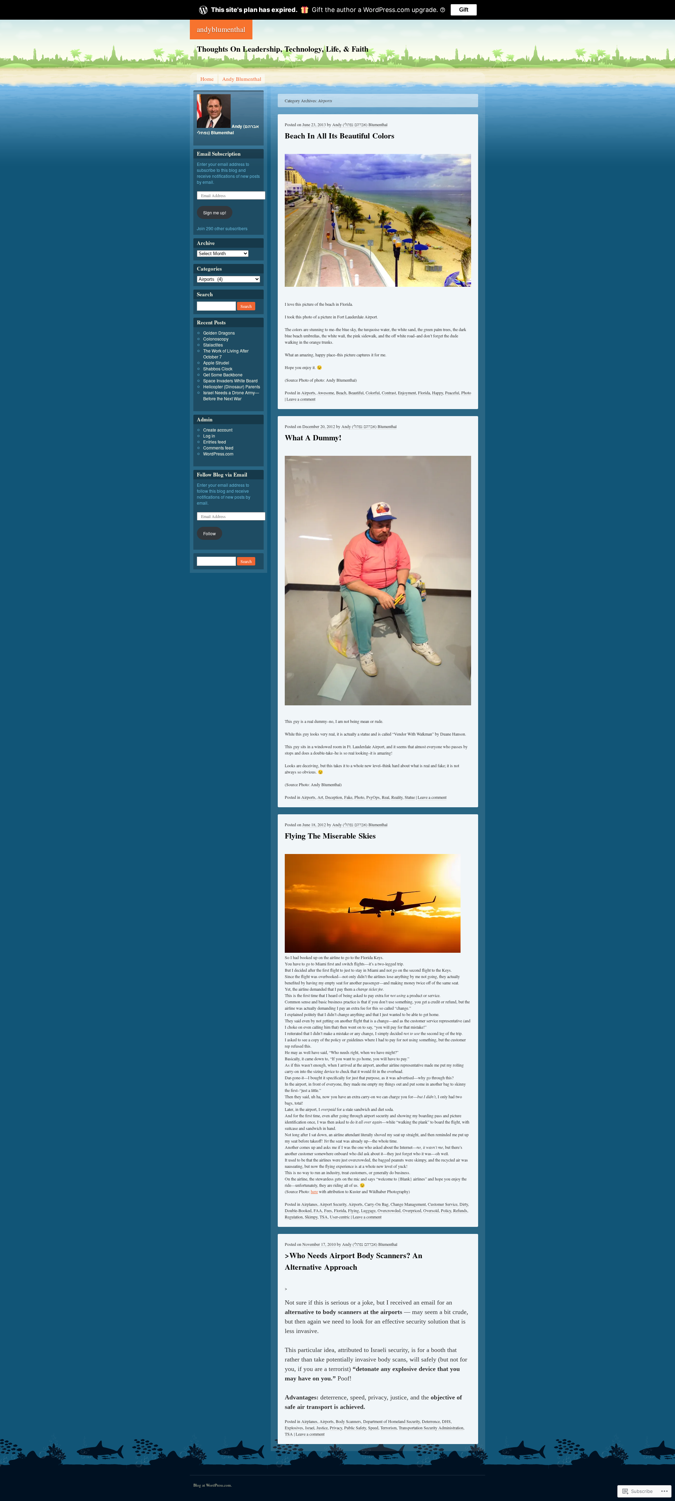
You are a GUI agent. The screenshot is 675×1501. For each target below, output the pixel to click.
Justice (322, 1427)
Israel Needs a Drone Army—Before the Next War (231, 395)
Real (385, 797)
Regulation (294, 1216)
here (314, 1191)
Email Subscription (218, 153)
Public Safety (355, 1427)
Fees (328, 1210)
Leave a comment (301, 399)
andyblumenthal (221, 29)
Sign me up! (214, 212)
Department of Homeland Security (391, 1421)
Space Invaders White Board (230, 380)
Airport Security (333, 1204)
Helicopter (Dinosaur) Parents (231, 386)
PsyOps (373, 797)
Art (320, 797)
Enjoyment (407, 392)
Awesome (325, 392)
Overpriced (412, 1210)
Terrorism (388, 1427)
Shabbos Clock (217, 368)
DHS (446, 1421)
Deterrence (431, 1421)
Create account (217, 430)
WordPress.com (218, 454)
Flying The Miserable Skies (330, 835)
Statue (410, 797)
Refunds (460, 1210)
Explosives (294, 1427)
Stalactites (213, 345)
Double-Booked (298, 1210)
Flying (353, 1210)
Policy (446, 1210)
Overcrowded (389, 1210)
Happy (437, 392)
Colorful (373, 392)
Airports (308, 392)
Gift (463, 10)
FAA (318, 1210)
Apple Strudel (216, 362)
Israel (309, 1427)
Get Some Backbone (223, 374)
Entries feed (214, 442)
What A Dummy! (313, 437)
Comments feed (218, 448)
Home (207, 78)
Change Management (408, 1204)
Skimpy (311, 1216)
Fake (348, 797)
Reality (397, 797)
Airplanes (309, 1204)
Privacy (336, 1427)
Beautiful (356, 392)
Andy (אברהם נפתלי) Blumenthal (359, 124)
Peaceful (452, 392)
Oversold (431, 1210)
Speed (373, 1427)
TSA (324, 1216)
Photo (466, 392)
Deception (333, 797)
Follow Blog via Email (222, 474)
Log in (209, 436)
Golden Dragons (219, 333)
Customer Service (442, 1204)
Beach (341, 392)
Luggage (368, 1210)
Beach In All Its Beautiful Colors (339, 135)
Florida (424, 392)
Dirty (463, 1204)
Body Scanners (348, 1421)
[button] (378, 581)
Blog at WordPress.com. (212, 1485)
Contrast (389, 392)
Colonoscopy (216, 339)
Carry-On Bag (376, 1204)
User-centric (340, 1216)
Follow (209, 533)
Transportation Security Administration (431, 1427)
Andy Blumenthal (241, 78)
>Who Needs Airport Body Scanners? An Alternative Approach (353, 1261)
